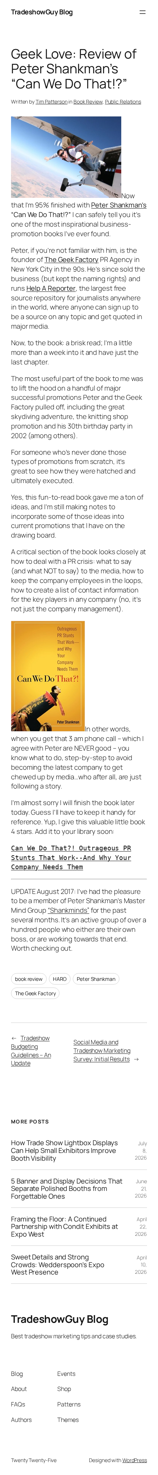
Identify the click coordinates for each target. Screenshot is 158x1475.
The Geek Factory (35, 993)
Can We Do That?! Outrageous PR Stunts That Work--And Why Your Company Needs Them (71, 857)
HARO (60, 978)
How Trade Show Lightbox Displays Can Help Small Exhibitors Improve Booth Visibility (64, 1150)
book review (29, 978)
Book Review (88, 101)
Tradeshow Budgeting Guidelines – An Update (31, 1050)
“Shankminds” (68, 910)
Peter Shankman (96, 978)
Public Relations (123, 101)
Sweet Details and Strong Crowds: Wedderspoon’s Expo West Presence (57, 1264)
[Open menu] (142, 12)
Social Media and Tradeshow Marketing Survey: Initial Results (101, 1050)
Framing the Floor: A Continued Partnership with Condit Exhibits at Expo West (64, 1226)
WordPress (134, 1460)
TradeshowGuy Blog (42, 12)
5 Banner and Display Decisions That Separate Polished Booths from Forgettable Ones (66, 1188)
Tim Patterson (52, 101)
